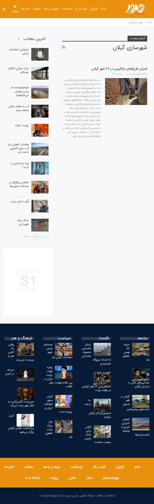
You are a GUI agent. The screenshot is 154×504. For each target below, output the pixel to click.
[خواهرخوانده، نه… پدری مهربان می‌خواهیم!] (40, 92)
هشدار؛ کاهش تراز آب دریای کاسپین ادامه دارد (18, 148)
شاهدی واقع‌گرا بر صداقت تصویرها (19, 184)
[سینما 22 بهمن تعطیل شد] (140, 349)
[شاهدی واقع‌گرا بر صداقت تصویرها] (40, 187)
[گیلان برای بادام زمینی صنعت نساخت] (102, 431)
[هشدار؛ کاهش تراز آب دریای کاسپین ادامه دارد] (40, 149)
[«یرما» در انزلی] (25, 374)
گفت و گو (81, 8)
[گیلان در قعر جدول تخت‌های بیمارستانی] (140, 401)
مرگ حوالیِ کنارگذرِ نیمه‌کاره (18, 70)
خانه (103, 8)
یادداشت (67, 8)
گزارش (94, 8)
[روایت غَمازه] (40, 130)
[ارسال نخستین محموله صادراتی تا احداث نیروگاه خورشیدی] (102, 349)
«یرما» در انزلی (9, 372)
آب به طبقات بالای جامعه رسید (19, 108)
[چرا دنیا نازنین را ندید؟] (40, 168)
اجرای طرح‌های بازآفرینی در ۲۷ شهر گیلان (119, 69)
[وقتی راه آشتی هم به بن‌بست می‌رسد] (25, 349)
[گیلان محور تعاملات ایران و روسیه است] (63, 401)
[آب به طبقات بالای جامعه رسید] (40, 111)
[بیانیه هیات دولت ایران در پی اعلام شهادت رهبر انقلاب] (63, 372)
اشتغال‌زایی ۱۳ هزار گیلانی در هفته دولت (96, 388)
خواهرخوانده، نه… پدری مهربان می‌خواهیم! (19, 91)
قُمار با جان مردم (20, 201)
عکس (72, 478)
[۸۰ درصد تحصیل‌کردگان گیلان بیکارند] (102, 405)
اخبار (89, 478)
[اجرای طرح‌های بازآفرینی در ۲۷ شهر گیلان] (126, 91)
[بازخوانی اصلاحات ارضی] (40, 54)
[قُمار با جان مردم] (40, 206)
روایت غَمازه (22, 125)
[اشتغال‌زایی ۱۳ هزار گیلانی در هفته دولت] (102, 378)
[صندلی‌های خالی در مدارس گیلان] (140, 374)
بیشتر (15, 11)
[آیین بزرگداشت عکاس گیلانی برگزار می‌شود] (25, 420)
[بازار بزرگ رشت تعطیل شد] (63, 426)
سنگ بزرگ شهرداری (23, 222)
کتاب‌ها (25, 8)
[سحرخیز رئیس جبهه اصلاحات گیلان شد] (63, 349)
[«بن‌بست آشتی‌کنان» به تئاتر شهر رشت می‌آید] (25, 393)
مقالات (37, 8)
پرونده (54, 478)
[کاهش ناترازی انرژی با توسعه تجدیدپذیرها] (140, 424)
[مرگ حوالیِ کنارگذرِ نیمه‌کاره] (40, 73)
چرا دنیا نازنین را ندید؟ (20, 165)
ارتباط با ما (32, 478)
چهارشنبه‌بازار (111, 478)
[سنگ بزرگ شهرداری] (40, 225)
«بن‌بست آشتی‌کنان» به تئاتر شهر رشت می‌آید (21, 403)
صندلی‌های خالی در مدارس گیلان (138, 384)
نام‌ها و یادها (51, 8)
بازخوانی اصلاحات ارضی (19, 51)
